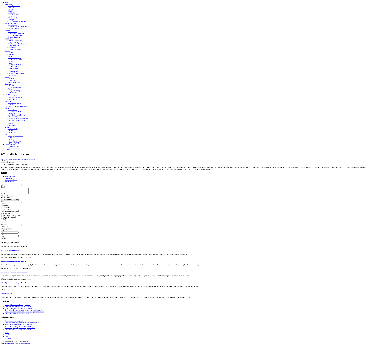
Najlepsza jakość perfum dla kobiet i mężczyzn (13, 261)
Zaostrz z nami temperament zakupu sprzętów (18, 308)
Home (3, 159)
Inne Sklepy (16, 159)
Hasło (2, 234)
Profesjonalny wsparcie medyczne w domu (18, 329)
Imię (2, 185)
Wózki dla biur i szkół (28, 159)
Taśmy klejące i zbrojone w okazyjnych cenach (13, 283)
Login (2, 230)
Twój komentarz (6, 194)
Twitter (7, 333)
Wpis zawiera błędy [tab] (11, 180)
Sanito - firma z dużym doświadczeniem (11, 250)
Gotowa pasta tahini (6, 293)
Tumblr (7, 336)
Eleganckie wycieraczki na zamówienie (17, 313)
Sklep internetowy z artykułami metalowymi (18, 306)
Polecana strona (5, 197)
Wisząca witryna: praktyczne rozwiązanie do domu (20, 328)
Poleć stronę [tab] (8, 178)
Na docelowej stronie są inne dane (13, 221)
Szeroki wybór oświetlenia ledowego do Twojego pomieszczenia (24, 312)
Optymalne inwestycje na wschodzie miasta (18, 326)
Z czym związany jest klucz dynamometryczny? (14, 272)
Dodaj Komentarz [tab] (10, 176)
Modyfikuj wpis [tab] (9, 181)
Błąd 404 (5, 219)
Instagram (8, 338)
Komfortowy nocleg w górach (14, 321)
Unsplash (27, 343)
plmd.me (21, 343)
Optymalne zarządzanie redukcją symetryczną (18, 324)
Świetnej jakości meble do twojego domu (17, 305)
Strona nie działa (8, 213)
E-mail (3, 187)
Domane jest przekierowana (11, 215)
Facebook (8, 334)
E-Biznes (9, 159)
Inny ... (5, 223)
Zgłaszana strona (6, 209)
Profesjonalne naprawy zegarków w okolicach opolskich (22, 322)
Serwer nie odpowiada (9, 217)
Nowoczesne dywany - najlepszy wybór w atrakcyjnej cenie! (23, 310)
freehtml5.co (11, 343)
